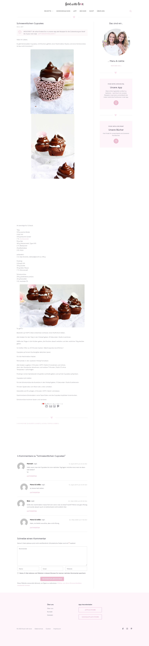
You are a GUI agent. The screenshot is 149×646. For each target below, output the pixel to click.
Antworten (32, 476)
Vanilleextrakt (24, 239)
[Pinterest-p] (131, 629)
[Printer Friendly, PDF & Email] (50, 406)
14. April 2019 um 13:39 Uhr (78, 485)
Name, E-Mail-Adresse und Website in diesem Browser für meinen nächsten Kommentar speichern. (52, 573)
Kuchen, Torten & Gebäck (50, 423)
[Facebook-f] (123, 629)
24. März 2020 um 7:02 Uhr (78, 520)
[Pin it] (57, 406)
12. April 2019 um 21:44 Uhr (78, 464)
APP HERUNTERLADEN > (47, 34)
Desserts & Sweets (34, 423)
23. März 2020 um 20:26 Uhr (77, 501)
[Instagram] (127, 629)
